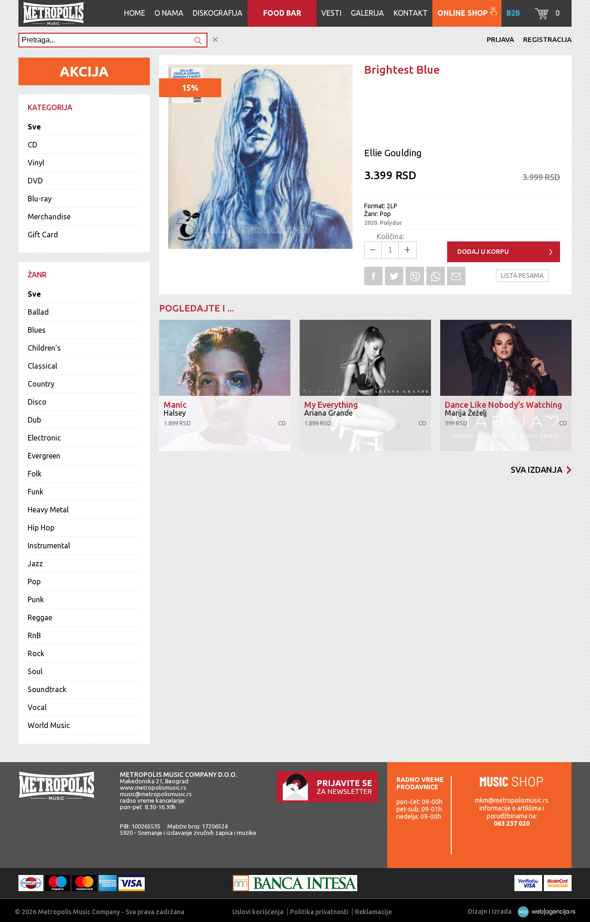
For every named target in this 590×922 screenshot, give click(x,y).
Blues (37, 330)
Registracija (547, 39)
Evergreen (44, 456)
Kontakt (411, 13)
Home (134, 13)
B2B (513, 13)
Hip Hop (41, 527)
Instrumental (49, 545)
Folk (34, 474)
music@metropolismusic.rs (156, 794)
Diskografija (217, 13)
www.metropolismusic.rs (153, 787)
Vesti (331, 13)
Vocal (37, 707)
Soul (35, 671)
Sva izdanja (536, 469)
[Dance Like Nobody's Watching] (506, 385)
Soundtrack (47, 689)
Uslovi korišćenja (257, 912)
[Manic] (224, 385)
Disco (37, 402)
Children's (44, 348)
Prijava (500, 39)
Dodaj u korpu (483, 251)
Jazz (35, 563)
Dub (34, 420)
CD (32, 145)
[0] (542, 16)
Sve (34, 127)
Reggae (40, 617)
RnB (34, 635)
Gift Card (43, 234)
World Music (49, 725)
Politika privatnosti (319, 912)
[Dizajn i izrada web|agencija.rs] (544, 911)
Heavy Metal (48, 509)
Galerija (367, 13)
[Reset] (215, 39)
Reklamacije (373, 912)
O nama (168, 13)
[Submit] (197, 41)
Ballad (38, 312)
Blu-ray (40, 198)
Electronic (44, 438)
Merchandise (49, 216)
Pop (34, 581)
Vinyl (36, 163)
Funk (35, 491)
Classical (42, 366)
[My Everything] (365, 385)
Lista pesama (522, 275)
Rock (36, 653)
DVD (35, 180)
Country (41, 384)
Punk (36, 599)
